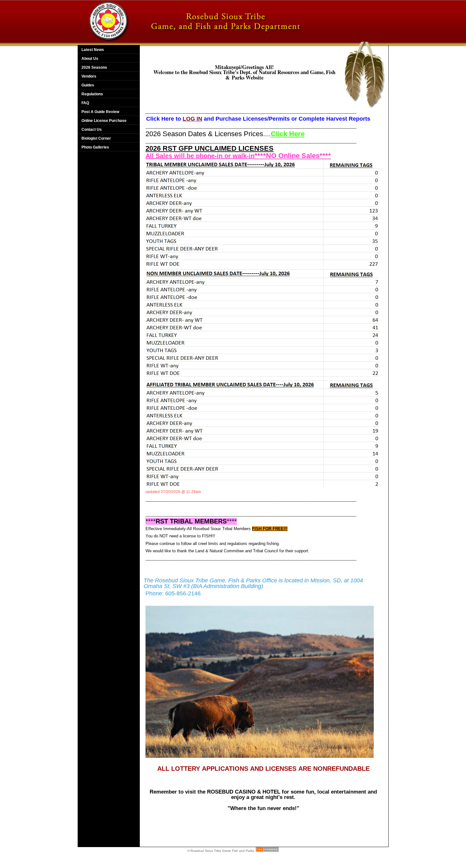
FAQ (85, 103)
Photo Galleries (95, 147)
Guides (87, 85)
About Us (89, 58)
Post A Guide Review (100, 112)
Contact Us (91, 129)
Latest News (92, 50)
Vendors (88, 76)
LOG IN (192, 119)
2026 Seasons (94, 67)
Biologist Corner (96, 138)
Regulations (92, 94)
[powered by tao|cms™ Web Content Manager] (267, 850)
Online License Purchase (103, 120)
